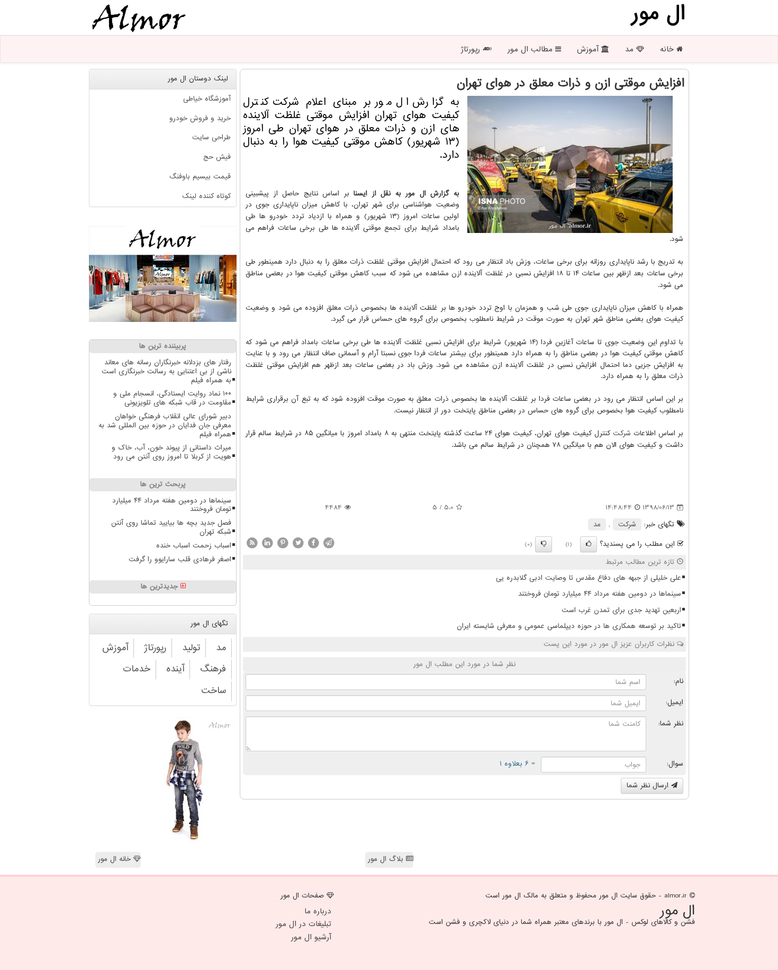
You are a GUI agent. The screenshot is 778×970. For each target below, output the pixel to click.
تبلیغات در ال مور (303, 924)
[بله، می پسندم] (588, 544)
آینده (175, 669)
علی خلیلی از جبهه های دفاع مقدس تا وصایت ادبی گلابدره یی (588, 578)
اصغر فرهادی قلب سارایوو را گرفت (180, 559)
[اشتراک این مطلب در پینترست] (282, 542)
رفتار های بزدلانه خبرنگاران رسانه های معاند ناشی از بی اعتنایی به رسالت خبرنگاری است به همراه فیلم (166, 371)
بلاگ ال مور (387, 859)
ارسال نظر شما (649, 785)
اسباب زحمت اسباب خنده (193, 546)
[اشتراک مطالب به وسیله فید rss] (252, 542)
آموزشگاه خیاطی (207, 99)
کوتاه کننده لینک (206, 196)
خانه (668, 49)
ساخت (213, 691)
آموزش (589, 49)
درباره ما (317, 911)
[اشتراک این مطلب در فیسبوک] (313, 542)
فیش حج (217, 157)
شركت (622, 433)
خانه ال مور (115, 859)
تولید (191, 648)
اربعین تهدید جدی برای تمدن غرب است (621, 610)
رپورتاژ (471, 49)
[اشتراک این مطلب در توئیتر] (298, 542)
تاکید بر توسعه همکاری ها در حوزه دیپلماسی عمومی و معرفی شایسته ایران (569, 626)
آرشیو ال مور (311, 937)
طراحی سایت (211, 137)
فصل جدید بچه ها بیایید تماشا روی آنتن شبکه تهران (171, 527)
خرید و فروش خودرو (200, 118)
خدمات (136, 669)
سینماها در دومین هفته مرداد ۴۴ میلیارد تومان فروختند (599, 594)
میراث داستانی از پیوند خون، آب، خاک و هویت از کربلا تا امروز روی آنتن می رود (171, 452)
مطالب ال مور (531, 49)
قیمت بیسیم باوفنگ (200, 177)
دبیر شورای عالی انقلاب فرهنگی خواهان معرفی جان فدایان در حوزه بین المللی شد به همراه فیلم (164, 425)
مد (630, 49)
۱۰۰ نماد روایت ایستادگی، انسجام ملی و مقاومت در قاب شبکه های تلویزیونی (172, 398)
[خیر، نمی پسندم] (543, 544)
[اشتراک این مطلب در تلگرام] (328, 542)
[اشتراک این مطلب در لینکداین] (267, 542)
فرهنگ (213, 669)
